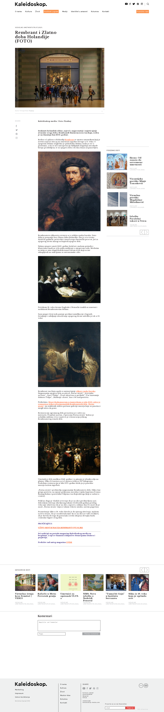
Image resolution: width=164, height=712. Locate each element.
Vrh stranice (142, 709)
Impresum (19, 693)
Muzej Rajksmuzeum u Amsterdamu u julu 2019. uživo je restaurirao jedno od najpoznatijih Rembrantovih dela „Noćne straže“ (69, 404)
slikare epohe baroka (85, 391)
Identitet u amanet (79, 11)
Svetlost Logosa (51, 11)
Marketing (19, 690)
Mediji (64, 11)
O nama (18, 11)
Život (37, 11)
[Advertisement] (123, 111)
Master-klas (65, 695)
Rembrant (69, 140)
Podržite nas (142, 12)
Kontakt (105, 11)
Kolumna (95, 11)
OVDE (69, 542)
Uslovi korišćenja (22, 697)
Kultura (28, 11)
